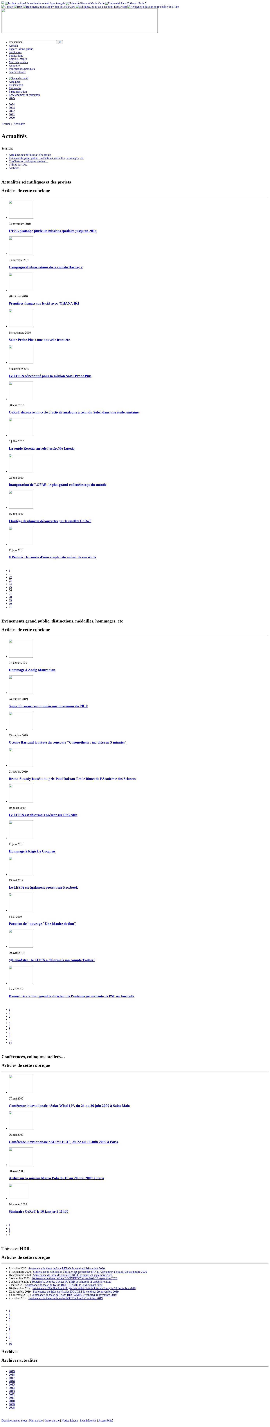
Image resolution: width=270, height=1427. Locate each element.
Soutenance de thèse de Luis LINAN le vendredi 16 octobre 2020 (66, 1268)
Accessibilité (105, 1420)
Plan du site (36, 1420)
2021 (12, 114)
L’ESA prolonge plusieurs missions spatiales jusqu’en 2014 (53, 231)
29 (10, 600)
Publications (16, 55)
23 (10, 580)
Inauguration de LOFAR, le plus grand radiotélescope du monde (57, 485)
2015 (12, 1384)
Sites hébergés (88, 1420)
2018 (12, 1374)
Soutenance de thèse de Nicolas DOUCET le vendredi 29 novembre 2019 (76, 1291)
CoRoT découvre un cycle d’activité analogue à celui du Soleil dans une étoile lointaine (73, 412)
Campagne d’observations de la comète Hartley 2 (46, 267)
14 (10, 1042)
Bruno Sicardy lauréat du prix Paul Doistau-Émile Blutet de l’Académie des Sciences (72, 779)
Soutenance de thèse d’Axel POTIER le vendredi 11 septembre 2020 (71, 1281)
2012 (12, 1394)
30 (10, 603)
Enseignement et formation (24, 94)
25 (10, 587)
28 (10, 597)
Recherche (15, 88)
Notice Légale (70, 1420)
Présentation (16, 85)
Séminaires (15, 52)
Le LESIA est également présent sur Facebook (43, 887)
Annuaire (14, 65)
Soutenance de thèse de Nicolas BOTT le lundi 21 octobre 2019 (65, 1298)
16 (10, 1343)
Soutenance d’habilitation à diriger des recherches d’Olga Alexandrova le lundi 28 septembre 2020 (90, 1271)
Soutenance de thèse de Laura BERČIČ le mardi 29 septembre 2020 (72, 1275)
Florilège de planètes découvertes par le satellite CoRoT (50, 521)
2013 (12, 1391)
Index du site (52, 1420)
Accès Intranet (17, 72)
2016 (12, 1381)
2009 (12, 1404)
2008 (12, 1407)
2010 (12, 1401)
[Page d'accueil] (18, 78)
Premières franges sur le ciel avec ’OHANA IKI (44, 303)
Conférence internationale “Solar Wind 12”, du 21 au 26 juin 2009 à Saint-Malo (69, 1106)
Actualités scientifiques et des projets (30, 154)
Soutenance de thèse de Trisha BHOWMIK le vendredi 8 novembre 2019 (74, 1294)
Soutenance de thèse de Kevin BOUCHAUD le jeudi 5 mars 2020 (63, 1284)
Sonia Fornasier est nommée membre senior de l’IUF (48, 706)
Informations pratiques (22, 68)
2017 (12, 1377)
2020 (12, 117)
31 (10, 607)
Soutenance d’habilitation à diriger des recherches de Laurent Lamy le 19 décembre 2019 (84, 1288)
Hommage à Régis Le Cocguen (32, 851)
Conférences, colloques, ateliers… (28, 161)
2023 (12, 107)
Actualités (14, 81)
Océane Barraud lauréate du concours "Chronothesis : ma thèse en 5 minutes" (68, 742)
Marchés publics (18, 62)
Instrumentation (18, 91)
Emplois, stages (18, 58)
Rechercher (15, 42)
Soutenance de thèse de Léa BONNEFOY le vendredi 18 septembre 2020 (74, 1278)
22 (10, 577)
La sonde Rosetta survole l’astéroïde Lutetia (42, 448)
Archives (14, 168)
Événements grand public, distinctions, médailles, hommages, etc (46, 158)
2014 (12, 1387)
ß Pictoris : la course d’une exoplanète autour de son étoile (52, 557)
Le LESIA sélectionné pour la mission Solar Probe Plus (50, 376)
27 (10, 593)
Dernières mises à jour (14, 1420)
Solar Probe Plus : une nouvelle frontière (39, 340)
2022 (12, 111)
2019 (12, 1371)
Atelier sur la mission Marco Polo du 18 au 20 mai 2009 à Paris (56, 1178)
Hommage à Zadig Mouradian (32, 670)
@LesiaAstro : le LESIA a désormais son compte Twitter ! (52, 960)
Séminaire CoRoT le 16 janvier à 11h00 (38, 1211)
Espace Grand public (21, 49)
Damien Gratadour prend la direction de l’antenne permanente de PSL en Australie (71, 996)
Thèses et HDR (18, 164)
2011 (12, 1397)
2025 (12, 98)
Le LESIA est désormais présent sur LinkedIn (43, 815)
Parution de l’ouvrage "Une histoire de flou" (42, 924)
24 (10, 583)
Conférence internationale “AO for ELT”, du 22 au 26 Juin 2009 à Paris (63, 1142)
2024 (12, 104)
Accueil (13, 45)
